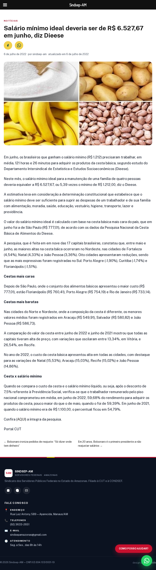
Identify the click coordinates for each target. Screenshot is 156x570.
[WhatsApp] (17, 490)
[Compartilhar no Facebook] (8, 45)
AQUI (21, 419)
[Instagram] (8, 490)
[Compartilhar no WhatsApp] (19, 45)
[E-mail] (26, 490)
